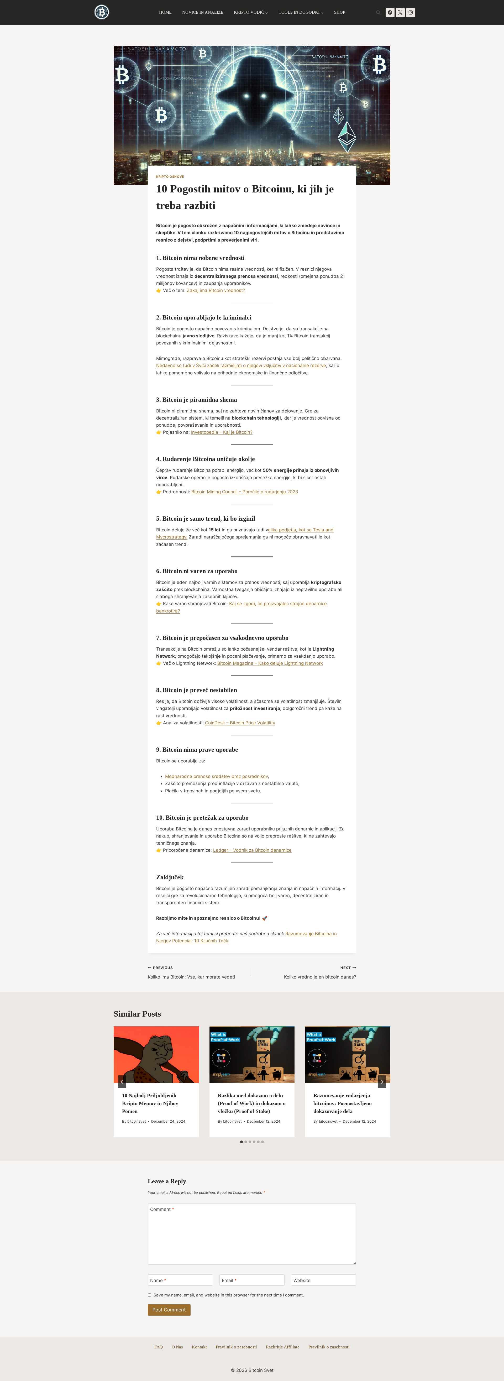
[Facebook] (390, 12)
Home (165, 12)
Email (229, 1280)
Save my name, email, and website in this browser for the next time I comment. (229, 1295)
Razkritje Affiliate (283, 1347)
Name (158, 1280)
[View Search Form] (378, 12)
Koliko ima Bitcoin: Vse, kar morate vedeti (191, 973)
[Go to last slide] (122, 1081)
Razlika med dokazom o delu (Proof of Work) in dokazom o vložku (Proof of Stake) (252, 1103)
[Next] (382, 1081)
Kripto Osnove (170, 177)
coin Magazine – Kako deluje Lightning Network (273, 663)
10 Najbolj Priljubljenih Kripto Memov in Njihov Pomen (150, 1103)
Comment (162, 1209)
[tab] (241, 1142)
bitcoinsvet (136, 1121)
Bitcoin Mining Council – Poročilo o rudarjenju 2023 (244, 491)
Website (302, 1280)
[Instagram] (410, 12)
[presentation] (156, 1054)
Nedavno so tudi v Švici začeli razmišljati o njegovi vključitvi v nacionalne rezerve (241, 365)
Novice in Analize (202, 12)
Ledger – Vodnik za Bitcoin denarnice (252, 850)
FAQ (158, 1347)
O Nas (177, 1347)
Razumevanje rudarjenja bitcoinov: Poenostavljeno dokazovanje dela (342, 1103)
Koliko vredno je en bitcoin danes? (320, 973)
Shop (339, 12)
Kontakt (199, 1347)
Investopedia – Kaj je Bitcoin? (222, 432)
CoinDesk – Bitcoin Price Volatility (240, 722)
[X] (400, 12)
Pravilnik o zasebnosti (236, 1347)
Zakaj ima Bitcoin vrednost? (216, 290)
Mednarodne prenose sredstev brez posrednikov (216, 776)
